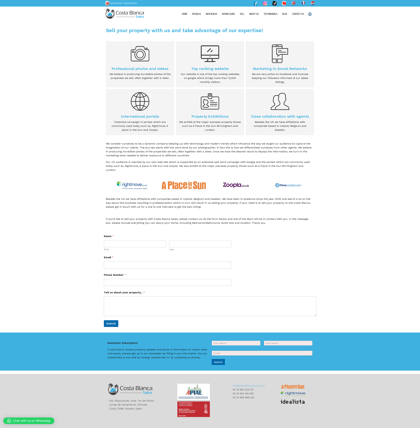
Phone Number (115, 274)
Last (171, 249)
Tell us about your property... (124, 292)
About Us (254, 14)
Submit (111, 323)
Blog (284, 14)
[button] (28, 421)
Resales (196, 14)
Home (184, 14)
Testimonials (270, 14)
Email (108, 257)
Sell (242, 14)
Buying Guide (228, 14)
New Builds (211, 14)
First (106, 249)
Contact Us (298, 14)
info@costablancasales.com (249, 385)
